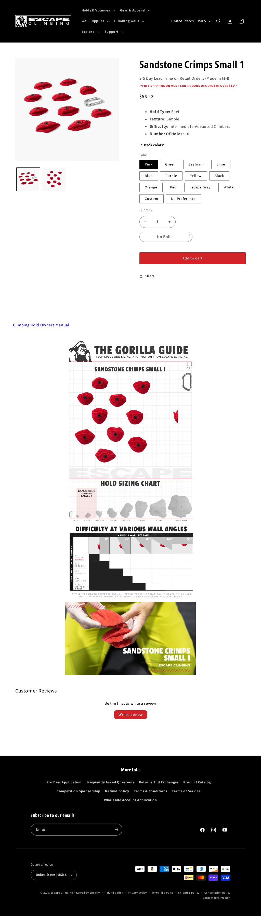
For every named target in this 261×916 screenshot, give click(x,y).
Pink (148, 164)
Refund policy (117, 791)
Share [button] (150, 276)
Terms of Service (186, 791)
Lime (221, 164)
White (229, 187)
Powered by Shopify (87, 893)
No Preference (183, 198)
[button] (98, 10)
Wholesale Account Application (130, 800)
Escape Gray (200, 187)
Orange (151, 187)
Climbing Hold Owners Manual (41, 325)
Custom (151, 198)
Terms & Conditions (150, 791)
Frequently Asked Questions (110, 782)
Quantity (145, 210)
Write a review (131, 714)
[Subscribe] (116, 830)
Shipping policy (188, 893)
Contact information (216, 898)
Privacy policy (137, 893)
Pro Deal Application (64, 782)
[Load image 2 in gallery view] (54, 179)
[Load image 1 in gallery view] (28, 179)
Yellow (196, 175)
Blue (149, 175)
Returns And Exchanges (159, 782)
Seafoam (196, 164)
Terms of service (162, 893)
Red (173, 187)
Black (219, 175)
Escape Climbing (62, 893)
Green (170, 164)
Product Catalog (197, 782)
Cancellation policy (217, 893)
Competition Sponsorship (78, 791)
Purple (171, 175)
